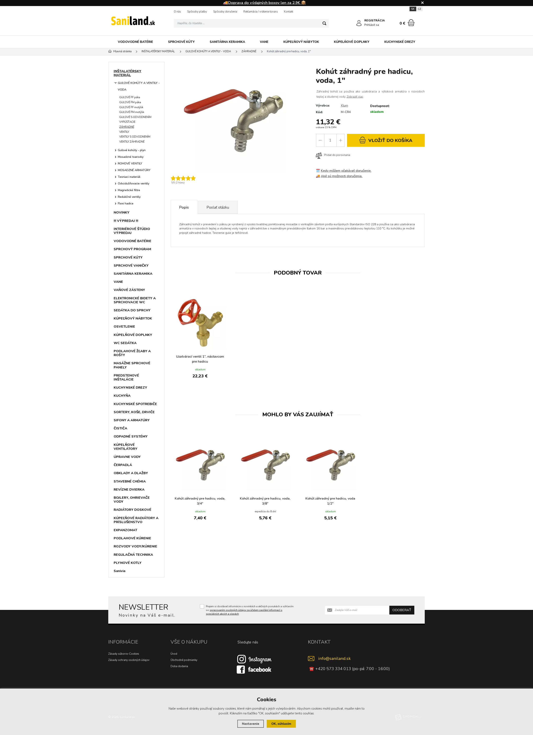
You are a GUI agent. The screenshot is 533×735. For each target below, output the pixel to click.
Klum (344, 105)
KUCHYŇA (122, 395)
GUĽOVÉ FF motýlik (131, 107)
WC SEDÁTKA (125, 343)
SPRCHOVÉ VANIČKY (131, 265)
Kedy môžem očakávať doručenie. (346, 170)
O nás (177, 12)
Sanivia (119, 571)
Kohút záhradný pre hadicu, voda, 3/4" (200, 501)
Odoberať (401, 610)
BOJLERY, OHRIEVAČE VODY (132, 499)
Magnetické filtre (129, 190)
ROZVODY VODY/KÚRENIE (135, 546)
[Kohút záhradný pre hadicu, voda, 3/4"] (200, 465)
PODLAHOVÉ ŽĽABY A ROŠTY (132, 353)
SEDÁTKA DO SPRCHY (132, 310)
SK (413, 9)
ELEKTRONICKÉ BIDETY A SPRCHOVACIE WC (135, 300)
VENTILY (124, 132)
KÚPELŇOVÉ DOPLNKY (351, 42)
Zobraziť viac (355, 97)
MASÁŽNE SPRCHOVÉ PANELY (132, 365)
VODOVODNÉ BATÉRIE (135, 42)
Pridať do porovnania (337, 155)
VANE (264, 42)
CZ (419, 9)
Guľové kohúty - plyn (132, 150)
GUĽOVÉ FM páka (130, 102)
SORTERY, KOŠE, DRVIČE (134, 412)
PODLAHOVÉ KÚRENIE (132, 538)
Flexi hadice (125, 203)
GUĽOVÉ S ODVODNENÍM (135, 117)
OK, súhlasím (281, 724)
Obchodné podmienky (184, 660)
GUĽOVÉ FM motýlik (131, 112)
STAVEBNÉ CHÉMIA (130, 481)
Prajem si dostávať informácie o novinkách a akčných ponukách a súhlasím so (250, 610)
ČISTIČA (120, 428)
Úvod (174, 654)
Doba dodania (179, 666)
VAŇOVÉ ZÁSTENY (129, 290)
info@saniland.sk (334, 658)
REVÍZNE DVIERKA (129, 489)
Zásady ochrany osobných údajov (128, 660)
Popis (184, 207)
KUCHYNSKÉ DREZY (399, 42)
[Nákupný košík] (411, 22)
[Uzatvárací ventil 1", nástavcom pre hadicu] (200, 323)
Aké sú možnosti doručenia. (341, 176)
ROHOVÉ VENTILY (130, 163)
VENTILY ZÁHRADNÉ (131, 142)
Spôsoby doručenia (225, 12)
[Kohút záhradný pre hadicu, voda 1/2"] (330, 465)
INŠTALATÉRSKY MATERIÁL (127, 73)
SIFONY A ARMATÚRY (132, 420)
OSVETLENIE (124, 326)
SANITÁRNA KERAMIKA (227, 42)
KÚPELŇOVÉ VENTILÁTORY (125, 447)
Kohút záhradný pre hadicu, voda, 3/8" (265, 501)
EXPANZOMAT (125, 530)
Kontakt (288, 12)
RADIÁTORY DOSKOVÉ (132, 509)
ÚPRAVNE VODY (127, 457)
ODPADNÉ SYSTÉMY (131, 436)
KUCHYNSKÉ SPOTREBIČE (135, 404)
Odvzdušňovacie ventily (133, 183)
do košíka (390, 140)
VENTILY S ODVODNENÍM (134, 137)
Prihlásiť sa (371, 25)
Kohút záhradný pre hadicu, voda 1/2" (330, 501)
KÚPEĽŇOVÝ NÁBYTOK (301, 42)
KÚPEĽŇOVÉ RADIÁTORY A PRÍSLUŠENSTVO (136, 520)
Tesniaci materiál (129, 177)
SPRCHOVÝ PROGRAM (132, 249)
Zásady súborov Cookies (123, 654)
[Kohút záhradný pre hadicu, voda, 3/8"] (265, 465)
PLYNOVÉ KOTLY (128, 563)
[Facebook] (254, 669)
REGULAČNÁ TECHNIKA (133, 554)
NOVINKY (122, 212)
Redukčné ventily (129, 197)
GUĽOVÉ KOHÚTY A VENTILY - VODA (139, 86)
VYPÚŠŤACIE (127, 122)
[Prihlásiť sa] (358, 23)
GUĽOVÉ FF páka (129, 97)
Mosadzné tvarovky (130, 157)
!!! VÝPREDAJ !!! (126, 221)
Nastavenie (250, 724)
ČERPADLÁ (123, 465)
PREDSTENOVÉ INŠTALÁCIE (126, 377)
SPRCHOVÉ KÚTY (181, 42)
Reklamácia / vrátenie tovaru (260, 12)
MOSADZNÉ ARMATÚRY (134, 170)
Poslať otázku (218, 207)
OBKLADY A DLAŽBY (131, 473)
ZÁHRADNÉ (126, 127)
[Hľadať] (324, 23)
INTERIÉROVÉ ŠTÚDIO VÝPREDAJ (132, 231)
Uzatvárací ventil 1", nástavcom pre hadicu (200, 359)
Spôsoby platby (197, 12)
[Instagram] (254, 659)
